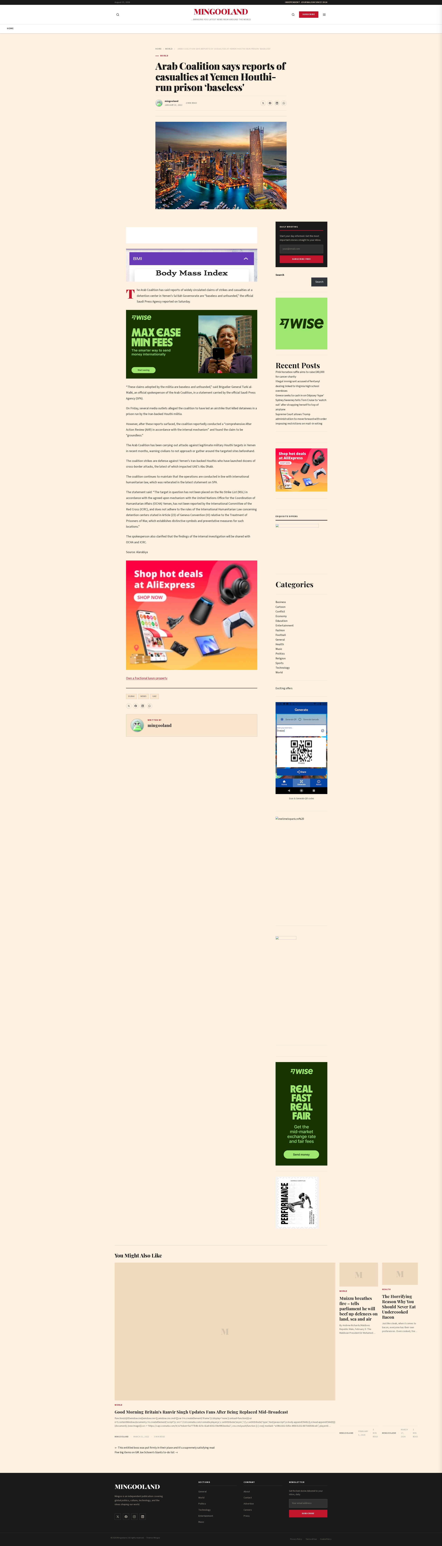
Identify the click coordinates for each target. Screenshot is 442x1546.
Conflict (280, 611)
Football (281, 635)
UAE (154, 696)
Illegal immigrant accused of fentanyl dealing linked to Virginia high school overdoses (298, 386)
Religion (281, 658)
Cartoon (280, 607)
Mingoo (156, 1537)
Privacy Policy (296, 1539)
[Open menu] (324, 15)
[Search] (293, 15)
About (247, 1491)
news (144, 696)
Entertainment (285, 625)
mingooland (171, 101)
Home (10, 28)
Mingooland (221, 11)
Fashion (280, 630)
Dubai (131, 696)
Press (247, 1516)
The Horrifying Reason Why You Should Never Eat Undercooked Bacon (399, 1307)
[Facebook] (126, 1517)
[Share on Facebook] (270, 103)
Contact (248, 1497)
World (169, 48)
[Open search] (118, 15)
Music (279, 649)
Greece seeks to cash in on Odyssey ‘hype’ (300, 395)
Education (281, 621)
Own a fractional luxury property (146, 678)
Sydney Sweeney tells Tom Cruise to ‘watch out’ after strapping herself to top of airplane (301, 404)
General (280, 640)
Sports (280, 663)
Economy (281, 616)
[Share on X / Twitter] (263, 103)
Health (280, 644)
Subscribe (308, 14)
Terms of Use (311, 1539)
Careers (248, 1510)
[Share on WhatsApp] (284, 103)
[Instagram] (134, 1517)
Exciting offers (284, 688)
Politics (280, 654)
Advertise (249, 1503)
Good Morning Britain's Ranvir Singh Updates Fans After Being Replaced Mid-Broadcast (201, 1412)
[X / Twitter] (118, 1517)
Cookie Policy (326, 1539)
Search (280, 275)
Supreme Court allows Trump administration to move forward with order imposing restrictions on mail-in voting (301, 418)
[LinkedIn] (143, 1517)
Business (281, 602)
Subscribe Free (301, 259)
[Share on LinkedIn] (277, 103)
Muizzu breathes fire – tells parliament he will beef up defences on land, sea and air (358, 1308)
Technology (283, 668)
